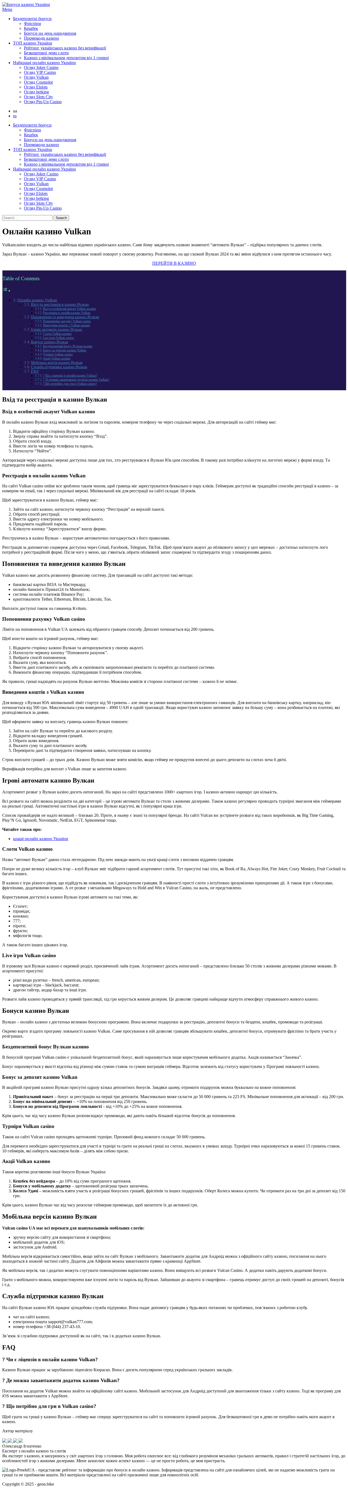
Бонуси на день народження (50, 33)
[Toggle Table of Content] (6, 290)
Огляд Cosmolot (38, 82)
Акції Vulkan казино (56, 358)
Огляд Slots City (38, 96)
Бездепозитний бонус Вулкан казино (67, 346)
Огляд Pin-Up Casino (43, 101)
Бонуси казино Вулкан (49, 342)
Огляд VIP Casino (40, 72)
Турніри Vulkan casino (58, 354)
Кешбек (31, 28)
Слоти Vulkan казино (57, 334)
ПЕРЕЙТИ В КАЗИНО (174, 263)
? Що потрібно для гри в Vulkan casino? (70, 384)
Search (61, 218)
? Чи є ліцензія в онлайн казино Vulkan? (70, 375)
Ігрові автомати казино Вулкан (56, 329)
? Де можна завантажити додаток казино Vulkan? (76, 380)
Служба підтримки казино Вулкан (59, 367)
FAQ (34, 371)
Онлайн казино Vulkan (37, 300)
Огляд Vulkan (36, 77)
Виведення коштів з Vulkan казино (66, 325)
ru (15, 116)
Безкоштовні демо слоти (46, 53)
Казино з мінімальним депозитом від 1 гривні (66, 57)
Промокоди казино (41, 38)
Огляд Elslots (36, 87)
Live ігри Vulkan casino (58, 338)
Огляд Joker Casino (41, 67)
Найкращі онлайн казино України (44, 62)
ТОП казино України (32, 43)
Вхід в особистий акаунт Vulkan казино (69, 309)
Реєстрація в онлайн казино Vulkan (66, 313)
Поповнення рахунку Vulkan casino (67, 321)
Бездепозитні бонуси (32, 18)
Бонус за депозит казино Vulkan (64, 350)
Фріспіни (32, 23)
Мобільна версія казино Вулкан (57, 363)
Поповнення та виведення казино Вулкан (65, 317)
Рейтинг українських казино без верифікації (65, 48)
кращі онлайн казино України (40, 838)
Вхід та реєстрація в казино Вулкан (60, 304)
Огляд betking (36, 92)
